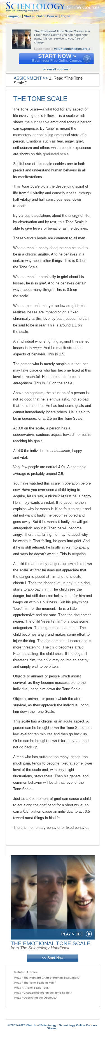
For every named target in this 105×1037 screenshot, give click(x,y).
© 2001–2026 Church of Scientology (32, 1025)
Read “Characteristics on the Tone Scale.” (43, 992)
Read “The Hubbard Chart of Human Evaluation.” (47, 977)
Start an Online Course (41, 16)
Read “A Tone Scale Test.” (32, 987)
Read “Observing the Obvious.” (35, 997)
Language (14, 16)
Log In (65, 16)
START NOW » (57, 56)
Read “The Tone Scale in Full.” (35, 982)
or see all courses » (57, 69)
